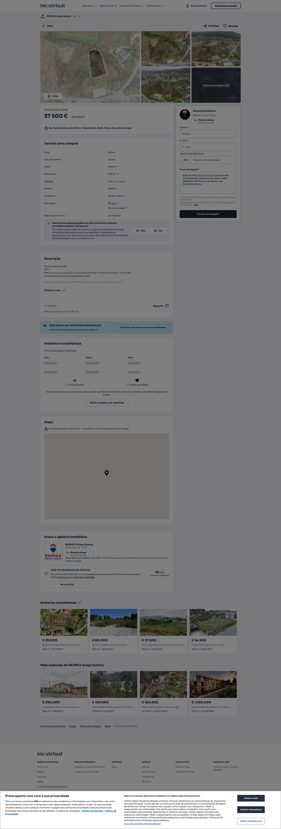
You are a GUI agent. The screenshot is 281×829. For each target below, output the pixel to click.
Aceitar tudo (251, 798)
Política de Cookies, (93, 810)
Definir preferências (251, 821)
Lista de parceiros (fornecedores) (142, 823)
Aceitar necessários (251, 809)
